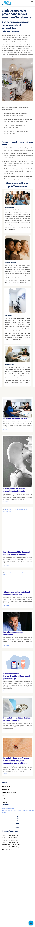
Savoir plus (6, 429)
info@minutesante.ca (8, 808)
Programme (8, 315)
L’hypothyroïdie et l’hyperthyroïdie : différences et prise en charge (16, 676)
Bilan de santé (9, 364)
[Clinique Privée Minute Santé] (6, 4)
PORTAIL (4, 802)
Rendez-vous (6, 799)
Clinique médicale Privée (9, 792)
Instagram (17, 820)
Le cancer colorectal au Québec (16, 419)
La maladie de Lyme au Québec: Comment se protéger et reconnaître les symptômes (16, 760)
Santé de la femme (10, 262)
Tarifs (3, 796)
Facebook (17, 827)
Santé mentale (9, 207)
